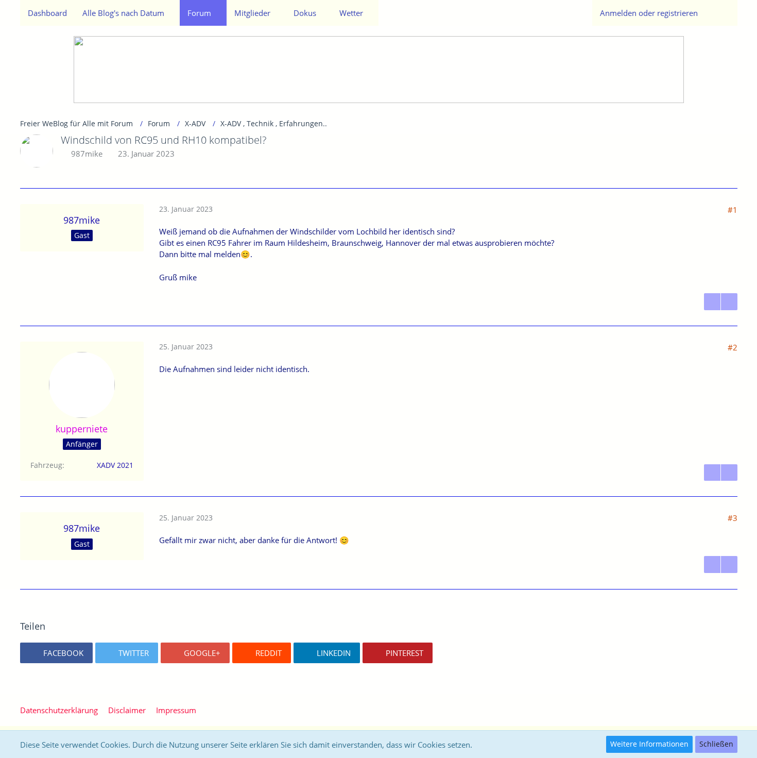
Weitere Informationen (649, 744)
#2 (732, 347)
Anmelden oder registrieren (649, 13)
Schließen (716, 744)
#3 (732, 518)
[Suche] (721, 13)
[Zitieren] (712, 301)
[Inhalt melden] (729, 301)
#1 (732, 210)
